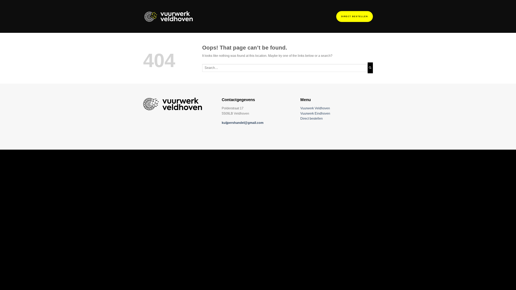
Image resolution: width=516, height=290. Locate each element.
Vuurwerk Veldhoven (315, 108)
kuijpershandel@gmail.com (242, 122)
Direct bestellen (311, 118)
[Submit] (370, 67)
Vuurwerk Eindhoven (315, 113)
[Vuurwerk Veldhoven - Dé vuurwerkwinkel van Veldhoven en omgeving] (169, 16)
